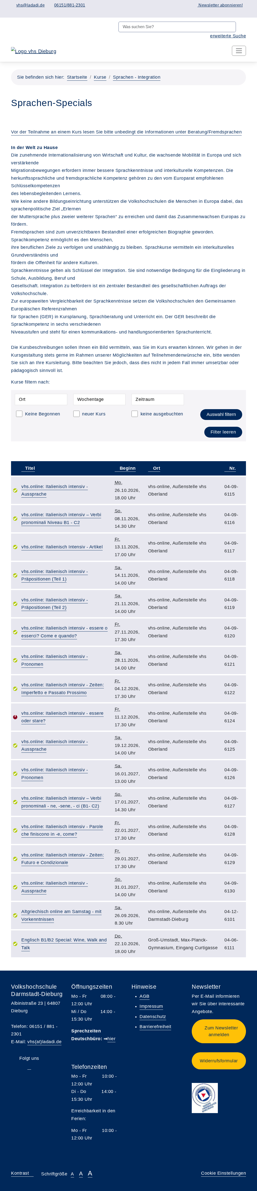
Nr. (232, 468)
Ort (156, 468)
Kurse (100, 77)
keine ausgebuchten (162, 413)
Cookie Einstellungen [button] (223, 1173)
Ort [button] (22, 399)
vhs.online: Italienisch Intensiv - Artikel (62, 546)
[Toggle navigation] (239, 51)
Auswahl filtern (221, 414)
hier (111, 1038)
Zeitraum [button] (145, 399)
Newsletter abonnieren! (220, 5)
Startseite (77, 77)
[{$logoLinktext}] (33, 51)
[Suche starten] (241, 27)
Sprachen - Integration (136, 77)
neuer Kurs (93, 413)
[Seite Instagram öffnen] (196, 12)
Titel (30, 468)
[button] (219, 1031)
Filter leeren (223, 432)
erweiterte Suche (228, 35)
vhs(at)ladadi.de (44, 1041)
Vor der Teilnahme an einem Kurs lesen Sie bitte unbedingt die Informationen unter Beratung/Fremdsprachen (126, 131)
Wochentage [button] (90, 399)
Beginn (127, 468)
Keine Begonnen (42, 413)
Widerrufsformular (219, 1060)
